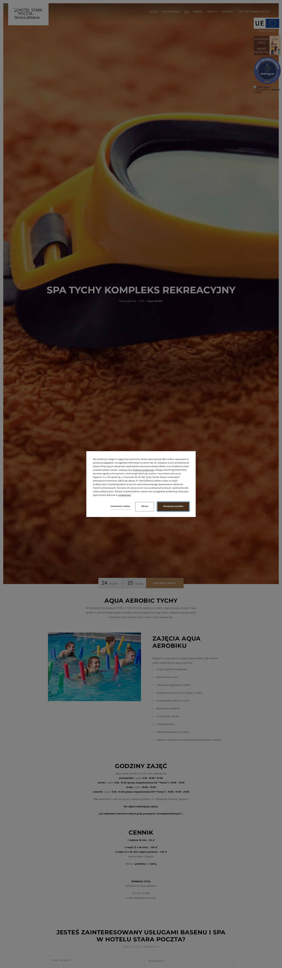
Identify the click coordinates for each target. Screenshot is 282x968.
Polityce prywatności (143, 469)
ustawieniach (124, 495)
